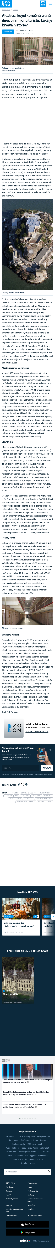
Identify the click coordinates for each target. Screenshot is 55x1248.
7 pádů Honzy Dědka (29, 1148)
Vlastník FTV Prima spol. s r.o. (14, 1210)
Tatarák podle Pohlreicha (29, 1152)
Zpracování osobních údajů (35, 1200)
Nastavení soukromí (35, 1216)
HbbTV (8, 1195)
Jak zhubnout (11, 1136)
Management (32, 1183)
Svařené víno (11, 1152)
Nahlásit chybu (11, 1216)
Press (30, 1187)
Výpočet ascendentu (38, 1155)
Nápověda (31, 1205)
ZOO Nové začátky (35, 1144)
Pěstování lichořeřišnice (18, 1155)
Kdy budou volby (19, 1144)
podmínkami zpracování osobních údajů (38, 774)
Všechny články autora (36, 732)
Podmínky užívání (12, 1199)
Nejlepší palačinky (37, 1159)
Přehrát (9, 991)
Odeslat (47, 768)
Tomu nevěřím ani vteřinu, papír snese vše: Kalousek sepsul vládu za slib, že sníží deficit (27, 1081)
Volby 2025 (44, 1148)
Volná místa (10, 1187)
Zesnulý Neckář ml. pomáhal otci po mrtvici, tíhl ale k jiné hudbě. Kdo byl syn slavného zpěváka (26, 1093)
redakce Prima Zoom (24, 33)
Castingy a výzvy (33, 1191)
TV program (14, 1140)
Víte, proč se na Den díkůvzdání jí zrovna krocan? (19, 925)
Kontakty (31, 1195)
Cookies (9, 1205)
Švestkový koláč (28, 1163)
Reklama (9, 1191)
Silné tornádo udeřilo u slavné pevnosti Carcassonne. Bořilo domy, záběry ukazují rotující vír (25, 1105)
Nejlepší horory (43, 1136)
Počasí (43, 1140)
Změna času (26, 1140)
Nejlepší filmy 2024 (27, 1136)
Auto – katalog (12, 1148)
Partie (35, 1140)
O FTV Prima (10, 1183)
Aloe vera (45, 1152)
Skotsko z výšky (10, 994)
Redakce (31, 1209)
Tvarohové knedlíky (19, 1159)
